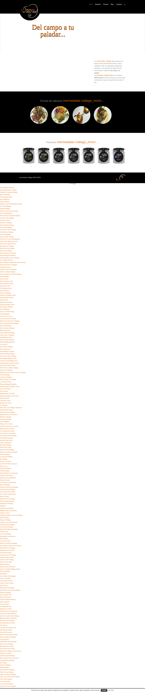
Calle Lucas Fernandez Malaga (10, 676)
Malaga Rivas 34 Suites (7, 393)
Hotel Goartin (4, 279)
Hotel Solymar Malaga (7, 225)
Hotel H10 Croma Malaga (8, 229)
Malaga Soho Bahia (6, 302)
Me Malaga (3, 573)
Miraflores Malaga (5, 417)
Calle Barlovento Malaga (7, 548)
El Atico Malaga (5, 571)
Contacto (119, 4)
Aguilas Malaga (5, 564)
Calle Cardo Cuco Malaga (8, 686)
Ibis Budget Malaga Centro (8, 358)
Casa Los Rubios (5, 578)
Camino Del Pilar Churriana (8, 464)
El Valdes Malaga (5, 468)
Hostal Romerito (5, 480)
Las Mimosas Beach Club (8, 627)
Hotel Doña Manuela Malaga (9, 529)
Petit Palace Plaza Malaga (8, 356)
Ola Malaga (3, 459)
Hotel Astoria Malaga (6, 438)
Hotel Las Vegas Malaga (7, 272)
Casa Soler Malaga (6, 679)
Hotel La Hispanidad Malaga (9, 634)
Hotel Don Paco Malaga (7, 489)
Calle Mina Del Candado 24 (8, 611)
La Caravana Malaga (6, 684)
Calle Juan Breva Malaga (8, 674)
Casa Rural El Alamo (6, 581)
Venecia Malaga (5, 485)
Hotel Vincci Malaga (6, 370)
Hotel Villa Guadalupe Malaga (9, 368)
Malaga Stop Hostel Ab (7, 550)
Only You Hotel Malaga (7, 311)
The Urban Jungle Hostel (8, 494)
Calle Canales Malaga (7, 559)
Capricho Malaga (5, 665)
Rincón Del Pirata (5, 597)
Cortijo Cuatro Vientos (7, 583)
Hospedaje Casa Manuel (7, 536)
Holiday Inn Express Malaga (8, 192)
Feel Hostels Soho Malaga (8, 435)
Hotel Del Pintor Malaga (7, 499)
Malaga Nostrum (5, 330)
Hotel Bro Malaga (5, 592)
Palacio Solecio (4, 201)
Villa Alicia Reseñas (6, 632)
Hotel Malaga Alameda (7, 187)
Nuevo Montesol (5, 349)
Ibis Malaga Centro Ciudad (8, 190)
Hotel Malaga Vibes (6, 197)
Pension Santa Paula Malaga (9, 487)
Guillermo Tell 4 (5, 513)
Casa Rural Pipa (5, 681)
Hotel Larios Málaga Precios (9, 241)
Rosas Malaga (4, 667)
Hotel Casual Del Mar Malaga (9, 323)
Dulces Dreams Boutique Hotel (9, 386)
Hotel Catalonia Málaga (7, 669)
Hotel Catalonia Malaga (7, 353)
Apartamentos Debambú (7, 566)
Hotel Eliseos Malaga (6, 232)
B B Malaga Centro (6, 288)
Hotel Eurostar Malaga (7, 339)
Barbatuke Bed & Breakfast (8, 618)
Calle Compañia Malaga (7, 655)
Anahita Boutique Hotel (7, 304)
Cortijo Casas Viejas (6, 475)
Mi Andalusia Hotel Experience (9, 658)
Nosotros (98, 4)
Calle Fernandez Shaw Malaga (9, 616)
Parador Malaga (5, 208)
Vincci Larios (4, 391)
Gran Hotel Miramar (6, 213)
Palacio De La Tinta (6, 424)
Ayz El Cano (4, 585)
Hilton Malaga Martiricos (7, 342)
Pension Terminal (5, 461)
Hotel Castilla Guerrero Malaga (9, 258)
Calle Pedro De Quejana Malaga (10, 590)
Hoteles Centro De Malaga (8, 269)
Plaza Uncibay (4, 496)
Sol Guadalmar (4, 199)
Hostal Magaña (4, 314)
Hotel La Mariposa (5, 442)
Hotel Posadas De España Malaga (10, 274)
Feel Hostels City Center (7, 492)
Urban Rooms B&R (6, 562)
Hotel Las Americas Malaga (8, 543)
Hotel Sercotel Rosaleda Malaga (10, 215)
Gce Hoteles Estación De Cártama (10, 545)
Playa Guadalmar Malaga (8, 637)
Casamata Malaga (5, 419)
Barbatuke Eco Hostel (7, 646)
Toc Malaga (3, 405)
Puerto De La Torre (6, 316)
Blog (112, 4)
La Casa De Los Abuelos (7, 433)
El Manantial (4, 300)
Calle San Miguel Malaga (8, 599)
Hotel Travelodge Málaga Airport (10, 569)
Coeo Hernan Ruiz (6, 595)
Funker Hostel (4, 604)
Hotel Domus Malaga (6, 527)
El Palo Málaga (4, 309)
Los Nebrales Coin (6, 606)
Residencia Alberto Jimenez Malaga (11, 515)
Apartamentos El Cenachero (9, 414)
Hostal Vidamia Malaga (7, 660)
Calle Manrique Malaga (7, 524)
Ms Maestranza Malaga (7, 412)
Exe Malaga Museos (6, 260)
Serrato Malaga (5, 454)
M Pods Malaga (5, 375)
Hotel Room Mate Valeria (8, 244)
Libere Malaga (4, 421)
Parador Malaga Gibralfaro (8, 384)
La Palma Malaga (5, 534)
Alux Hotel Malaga (5, 325)
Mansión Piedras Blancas (8, 478)
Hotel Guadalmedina (6, 410)
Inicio (91, 4)
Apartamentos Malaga (7, 246)
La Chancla (3, 344)
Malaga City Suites (6, 609)
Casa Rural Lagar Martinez (8, 613)
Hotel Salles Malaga (6, 307)
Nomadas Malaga (5, 445)
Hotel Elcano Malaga (6, 503)
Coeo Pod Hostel (5, 389)
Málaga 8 (3, 506)
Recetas (105, 4)
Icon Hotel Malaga (5, 206)
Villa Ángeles (4, 538)
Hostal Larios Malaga (6, 508)
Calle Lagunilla (4, 602)
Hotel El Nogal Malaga (7, 501)
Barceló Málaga (5, 194)
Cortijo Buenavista (5, 552)
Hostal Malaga (4, 276)
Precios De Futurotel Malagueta (10, 239)
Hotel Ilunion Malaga (6, 346)
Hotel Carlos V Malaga (7, 335)
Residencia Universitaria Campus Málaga (13, 372)
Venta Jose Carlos (5, 447)
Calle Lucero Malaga (6, 644)
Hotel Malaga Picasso (7, 297)
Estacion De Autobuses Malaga (9, 321)
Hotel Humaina (4, 290)
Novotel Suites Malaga (7, 218)
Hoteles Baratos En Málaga (8, 265)
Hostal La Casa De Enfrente (8, 522)
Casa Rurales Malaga (7, 237)
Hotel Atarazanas (5, 267)
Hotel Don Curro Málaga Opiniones (11, 407)
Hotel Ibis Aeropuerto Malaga (9, 211)
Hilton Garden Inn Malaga (8, 379)
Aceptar (104, 690)
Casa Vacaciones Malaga (8, 318)
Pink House (3, 625)
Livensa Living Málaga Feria (9, 361)
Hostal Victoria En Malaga (8, 555)
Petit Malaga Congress (7, 351)
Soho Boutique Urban (6, 283)
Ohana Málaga (4, 470)
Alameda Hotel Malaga (7, 588)
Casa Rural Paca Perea (7, 648)
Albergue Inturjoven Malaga (8, 452)
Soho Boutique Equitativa (8, 255)
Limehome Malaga (6, 377)
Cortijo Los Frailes (5, 653)
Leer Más (111, 690)
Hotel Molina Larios (6, 337)
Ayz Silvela (3, 662)
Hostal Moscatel (5, 286)
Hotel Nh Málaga (5, 234)
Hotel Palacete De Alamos (8, 253)
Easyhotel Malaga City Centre (9, 396)
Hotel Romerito (4, 398)
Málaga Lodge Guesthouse (8, 510)
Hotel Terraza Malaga (6, 672)
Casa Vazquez (4, 639)
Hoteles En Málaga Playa (8, 295)
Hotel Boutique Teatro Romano (9, 363)
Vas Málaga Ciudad (6, 630)
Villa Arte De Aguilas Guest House (10, 651)
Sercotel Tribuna (5, 220)
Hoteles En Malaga (6, 222)
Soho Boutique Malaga (7, 328)
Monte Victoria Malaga (7, 449)
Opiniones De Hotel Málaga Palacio (11, 204)
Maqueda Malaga (5, 520)
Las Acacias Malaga (6, 456)
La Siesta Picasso (5, 382)
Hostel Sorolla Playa (6, 440)
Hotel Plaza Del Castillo (7, 248)
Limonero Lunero (5, 400)
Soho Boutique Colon (6, 281)
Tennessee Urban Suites (7, 365)
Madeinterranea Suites (7, 428)
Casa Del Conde (5, 541)
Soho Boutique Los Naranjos (9, 473)
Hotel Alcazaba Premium (7, 623)
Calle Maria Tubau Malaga (8, 641)
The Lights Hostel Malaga (8, 482)
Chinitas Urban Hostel (7, 557)
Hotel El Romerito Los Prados (9, 426)
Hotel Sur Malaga (5, 293)
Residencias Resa (5, 403)
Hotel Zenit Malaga (6, 227)
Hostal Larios (4, 531)
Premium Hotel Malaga (7, 620)
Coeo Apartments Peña (7, 431)
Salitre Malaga (4, 517)
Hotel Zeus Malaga (6, 250)
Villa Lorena (3, 466)
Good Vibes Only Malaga (8, 576)
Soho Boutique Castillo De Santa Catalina (13, 262)
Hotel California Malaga (7, 332)
